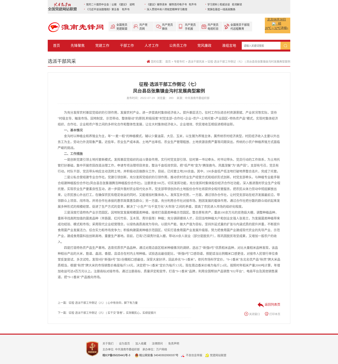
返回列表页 (272, 304)
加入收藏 (142, 343)
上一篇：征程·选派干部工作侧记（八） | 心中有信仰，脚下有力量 (98, 302)
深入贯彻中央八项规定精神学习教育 (167, 9)
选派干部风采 (196, 61)
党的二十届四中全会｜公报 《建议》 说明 (110, 4)
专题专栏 (179, 61)
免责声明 (173, 343)
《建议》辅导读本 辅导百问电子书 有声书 (171, 4)
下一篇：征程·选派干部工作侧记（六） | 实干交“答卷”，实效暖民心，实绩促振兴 (107, 312)
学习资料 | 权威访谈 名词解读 (224, 4)
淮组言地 (229, 46)
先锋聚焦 (78, 46)
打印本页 (274, 314)
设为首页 (126, 343)
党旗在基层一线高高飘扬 (221, 9)
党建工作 (102, 46)
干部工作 (127, 46)
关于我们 (109, 343)
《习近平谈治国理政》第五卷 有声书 (107, 9)
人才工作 (152, 46)
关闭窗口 (254, 314)
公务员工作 (178, 46)
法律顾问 (159, 343)
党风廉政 (204, 46)
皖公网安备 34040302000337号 (158, 355)
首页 (56, 46)
